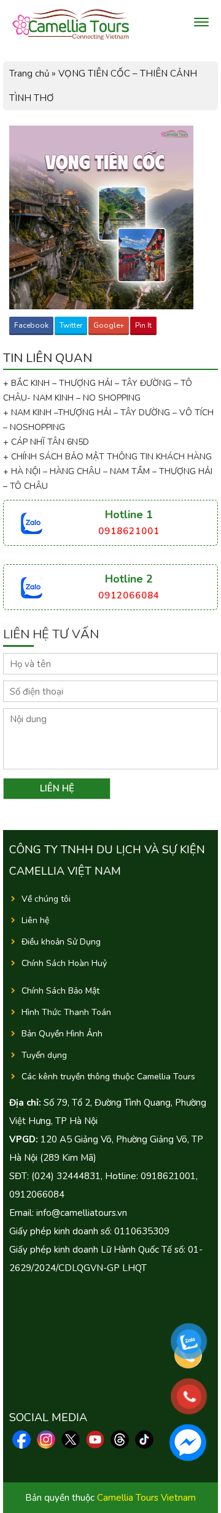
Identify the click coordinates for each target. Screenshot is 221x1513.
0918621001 (129, 531)
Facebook (31, 325)
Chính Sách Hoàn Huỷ (64, 963)
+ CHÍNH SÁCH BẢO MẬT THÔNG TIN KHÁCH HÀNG (107, 456)
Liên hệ (35, 920)
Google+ (108, 325)
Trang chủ (29, 73)
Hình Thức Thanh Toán (66, 1012)
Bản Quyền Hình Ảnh (62, 1033)
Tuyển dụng (44, 1055)
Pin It (143, 325)
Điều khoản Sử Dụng (61, 942)
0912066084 (129, 595)
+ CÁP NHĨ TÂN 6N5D (46, 442)
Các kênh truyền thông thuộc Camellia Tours (108, 1076)
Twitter (71, 325)
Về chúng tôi (46, 899)
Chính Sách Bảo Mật (60, 991)
